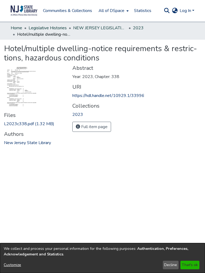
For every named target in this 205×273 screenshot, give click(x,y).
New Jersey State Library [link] (27, 143)
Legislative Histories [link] (48, 28)
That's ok (190, 264)
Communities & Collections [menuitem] (67, 11)
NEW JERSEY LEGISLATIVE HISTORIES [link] (100, 28)
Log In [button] (186, 11)
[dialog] (102, 258)
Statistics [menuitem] (142, 11)
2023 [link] (138, 28)
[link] (29, 124)
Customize (12, 264)
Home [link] (16, 28)
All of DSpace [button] (111, 11)
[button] (24, 10)
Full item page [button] (94, 127)
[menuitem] (113, 10)
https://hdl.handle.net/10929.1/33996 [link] (108, 96)
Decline (170, 264)
